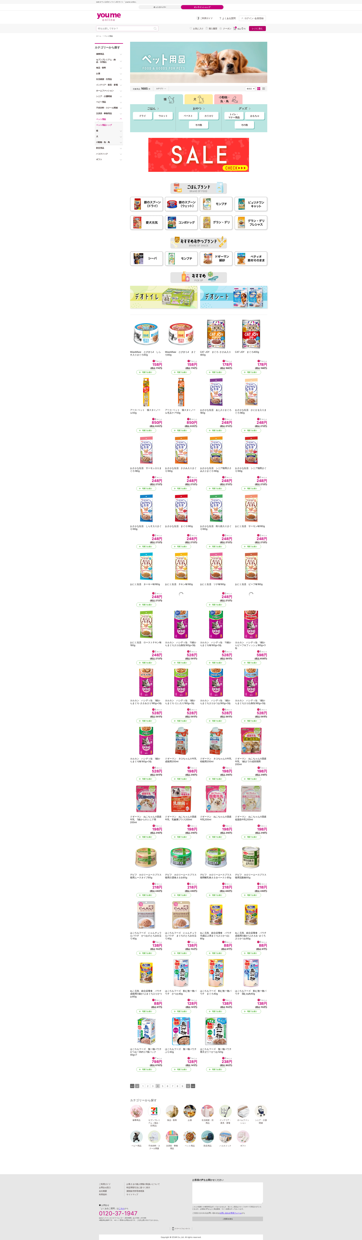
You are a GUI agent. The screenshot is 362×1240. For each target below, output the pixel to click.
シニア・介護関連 (261, 1121)
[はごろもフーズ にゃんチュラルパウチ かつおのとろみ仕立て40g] (146, 915)
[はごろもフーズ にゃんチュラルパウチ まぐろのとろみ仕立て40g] (181, 915)
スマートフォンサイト (182, 1228)
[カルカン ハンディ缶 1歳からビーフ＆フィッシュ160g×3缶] (251, 624)
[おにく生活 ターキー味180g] (146, 566)
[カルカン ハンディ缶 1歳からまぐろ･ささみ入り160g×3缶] (146, 682)
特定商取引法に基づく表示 (138, 1187)
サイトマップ (132, 1194)
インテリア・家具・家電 (225, 1121)
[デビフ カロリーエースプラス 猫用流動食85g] (251, 857)
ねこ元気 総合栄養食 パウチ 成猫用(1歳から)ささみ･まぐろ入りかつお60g (252, 935)
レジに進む (257, 28)
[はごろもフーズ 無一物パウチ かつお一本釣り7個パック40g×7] (146, 1031)
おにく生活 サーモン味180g (250, 526)
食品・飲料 (172, 1120)
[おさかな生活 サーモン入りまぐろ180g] (146, 450)
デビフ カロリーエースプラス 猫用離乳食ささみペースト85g (217, 876)
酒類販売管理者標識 (135, 1191)
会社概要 (103, 1191)
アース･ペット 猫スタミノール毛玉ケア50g (180, 411)
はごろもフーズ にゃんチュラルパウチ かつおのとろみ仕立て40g (145, 935)
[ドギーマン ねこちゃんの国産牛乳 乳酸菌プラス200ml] (181, 799)
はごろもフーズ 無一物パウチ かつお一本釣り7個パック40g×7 (147, 1052)
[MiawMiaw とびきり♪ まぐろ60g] (181, 334)
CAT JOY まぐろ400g (247, 351)
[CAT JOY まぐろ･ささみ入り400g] (216, 334)
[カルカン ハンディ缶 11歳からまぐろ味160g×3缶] (216, 624)
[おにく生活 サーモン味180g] (251, 508)
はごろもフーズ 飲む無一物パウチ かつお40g (180, 992)
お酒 (190, 1120)
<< (132, 1086)
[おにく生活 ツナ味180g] (216, 566)
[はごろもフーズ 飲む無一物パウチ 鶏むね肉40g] (251, 973)
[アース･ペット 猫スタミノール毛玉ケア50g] (181, 392)
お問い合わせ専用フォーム (230, 1213)
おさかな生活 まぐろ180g (179, 526)
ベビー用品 (136, 1145)
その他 (198, 124)
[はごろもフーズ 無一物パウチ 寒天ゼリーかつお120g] (216, 1031)
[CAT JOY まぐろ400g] (251, 334)
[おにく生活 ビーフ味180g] (251, 566)
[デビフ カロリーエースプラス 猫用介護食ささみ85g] (181, 857)
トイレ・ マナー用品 (234, 116)
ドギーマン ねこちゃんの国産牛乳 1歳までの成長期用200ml (250, 761)
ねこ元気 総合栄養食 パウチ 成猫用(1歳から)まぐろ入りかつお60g (147, 993)
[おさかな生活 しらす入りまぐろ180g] (146, 508)
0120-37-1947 (118, 1213)
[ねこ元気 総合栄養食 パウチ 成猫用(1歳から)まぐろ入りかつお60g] (146, 973)
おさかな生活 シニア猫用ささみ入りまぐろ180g (215, 469)
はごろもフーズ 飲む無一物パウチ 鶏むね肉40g (250, 992)
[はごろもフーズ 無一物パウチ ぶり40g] (181, 1031)
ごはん (151, 108)
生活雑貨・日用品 (207, 1121)
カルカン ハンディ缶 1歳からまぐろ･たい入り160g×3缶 (180, 702)
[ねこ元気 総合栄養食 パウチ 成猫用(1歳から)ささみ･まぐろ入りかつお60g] (251, 915)
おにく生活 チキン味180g (179, 584)
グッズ (243, 108)
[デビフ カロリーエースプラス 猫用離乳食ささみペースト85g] (216, 857)
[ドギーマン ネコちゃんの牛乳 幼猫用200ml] (216, 741)
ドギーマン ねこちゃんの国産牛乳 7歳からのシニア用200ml (145, 819)
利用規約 (103, 1194)
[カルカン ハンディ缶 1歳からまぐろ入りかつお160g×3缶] (216, 682)
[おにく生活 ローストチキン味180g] (146, 624)
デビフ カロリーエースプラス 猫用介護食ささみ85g (182, 876)
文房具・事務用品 (172, 1147)
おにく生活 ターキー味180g (145, 584)
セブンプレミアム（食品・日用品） (154, 1123)
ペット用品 (190, 1145)
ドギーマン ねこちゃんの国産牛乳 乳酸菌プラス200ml (180, 818)
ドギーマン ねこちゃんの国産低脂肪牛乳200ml (250, 818)
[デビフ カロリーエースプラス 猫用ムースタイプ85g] (146, 857)
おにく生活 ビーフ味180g (249, 584)
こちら (122, 1208)
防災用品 (208, 1145)
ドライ (142, 115)
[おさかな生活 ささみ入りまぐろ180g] (181, 450)
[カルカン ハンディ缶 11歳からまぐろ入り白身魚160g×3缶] (181, 624)
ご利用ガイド (105, 1184)
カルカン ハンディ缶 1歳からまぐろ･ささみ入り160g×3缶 (146, 702)
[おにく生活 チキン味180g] (181, 566)
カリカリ (209, 115)
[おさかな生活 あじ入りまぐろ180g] (216, 392)
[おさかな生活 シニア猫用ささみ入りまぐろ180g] (216, 450)
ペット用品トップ (104, 125)
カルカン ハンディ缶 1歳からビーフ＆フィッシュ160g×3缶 (250, 645)
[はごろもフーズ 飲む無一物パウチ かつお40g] (181, 973)
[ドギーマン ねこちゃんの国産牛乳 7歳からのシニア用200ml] (146, 799)
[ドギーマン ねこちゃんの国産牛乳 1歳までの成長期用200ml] (251, 741)
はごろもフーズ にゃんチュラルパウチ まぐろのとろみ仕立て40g (180, 935)
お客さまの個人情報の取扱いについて (143, 1184)
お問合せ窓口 (105, 1187)
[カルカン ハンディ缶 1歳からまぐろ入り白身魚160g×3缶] (251, 682)
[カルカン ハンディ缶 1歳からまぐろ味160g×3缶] (146, 741)
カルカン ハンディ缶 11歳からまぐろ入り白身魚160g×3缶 (180, 644)
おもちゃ (254, 115)
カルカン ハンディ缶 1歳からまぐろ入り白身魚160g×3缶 (250, 702)
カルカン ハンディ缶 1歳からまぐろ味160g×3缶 (145, 760)
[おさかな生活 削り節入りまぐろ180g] (216, 508)
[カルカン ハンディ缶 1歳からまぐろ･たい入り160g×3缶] (181, 682)
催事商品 (136, 1120)
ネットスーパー (159, 7)
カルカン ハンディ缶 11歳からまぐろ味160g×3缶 (215, 644)
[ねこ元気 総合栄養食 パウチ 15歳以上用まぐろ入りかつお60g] (216, 915)
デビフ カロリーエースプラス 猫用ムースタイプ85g (147, 876)
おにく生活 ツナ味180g (212, 584)
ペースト (188, 115)
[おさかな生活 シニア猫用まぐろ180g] (251, 450)
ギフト (243, 1145)
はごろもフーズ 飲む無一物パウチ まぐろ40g (215, 992)
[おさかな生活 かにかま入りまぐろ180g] (251, 392)
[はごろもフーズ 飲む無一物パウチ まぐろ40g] (216, 973)
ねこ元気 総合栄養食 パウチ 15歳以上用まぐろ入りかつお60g (217, 935)
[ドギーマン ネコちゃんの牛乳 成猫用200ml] (181, 741)
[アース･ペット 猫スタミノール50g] (146, 392)
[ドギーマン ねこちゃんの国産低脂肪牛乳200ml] (251, 799)
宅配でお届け (147, 372)
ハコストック (225, 1145)
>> (193, 1086)
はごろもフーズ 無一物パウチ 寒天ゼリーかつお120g (217, 1050)
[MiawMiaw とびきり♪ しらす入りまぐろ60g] (146, 334)
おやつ (197, 108)
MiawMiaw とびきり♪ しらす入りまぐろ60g (145, 353)
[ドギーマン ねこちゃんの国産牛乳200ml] (216, 799)
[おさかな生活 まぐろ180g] (181, 508)
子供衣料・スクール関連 (154, 1147)
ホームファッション (243, 1121)
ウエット (163, 115)
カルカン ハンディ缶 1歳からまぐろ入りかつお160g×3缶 (215, 702)
